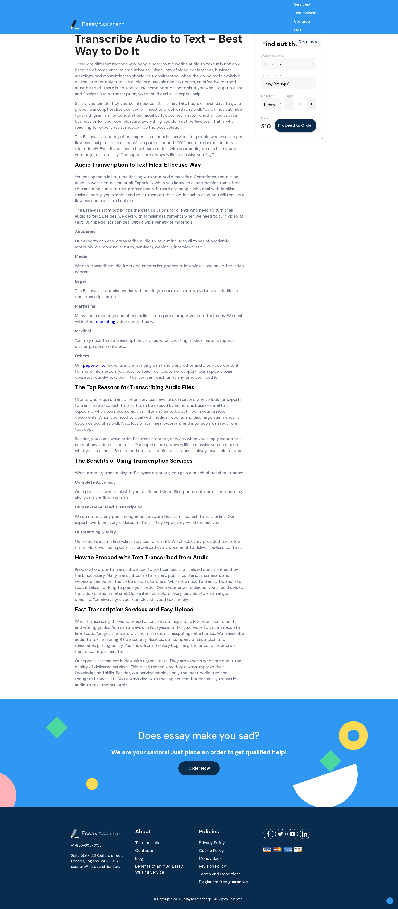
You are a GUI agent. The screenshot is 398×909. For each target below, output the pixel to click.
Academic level (272, 55)
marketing (105, 321)
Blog (298, 30)
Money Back (210, 858)
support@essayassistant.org (95, 866)
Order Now (199, 768)
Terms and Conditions (220, 874)
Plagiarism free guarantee (223, 881)
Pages (288, 96)
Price (265, 118)
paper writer (95, 365)
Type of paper (272, 75)
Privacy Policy (212, 842)
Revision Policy (212, 866)
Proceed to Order (295, 125)
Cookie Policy (211, 850)
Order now (308, 41)
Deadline (267, 96)
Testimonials (305, 13)
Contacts (302, 21)
